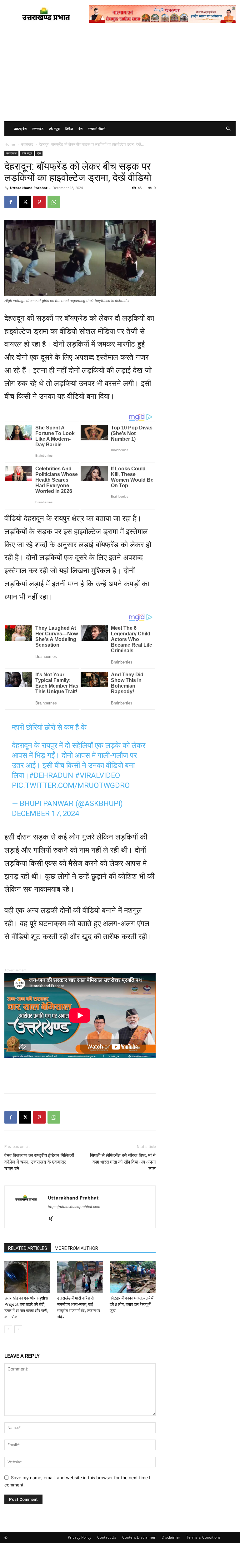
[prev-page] (8, 1329)
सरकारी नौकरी (96, 128)
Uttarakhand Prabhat (29, 187)
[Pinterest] (39, 202)
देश (80, 128)
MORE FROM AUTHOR (76, 1248)
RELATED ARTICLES (27, 1248)
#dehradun (51, 775)
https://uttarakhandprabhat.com (74, 1207)
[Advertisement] (120, 74)
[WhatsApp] (54, 202)
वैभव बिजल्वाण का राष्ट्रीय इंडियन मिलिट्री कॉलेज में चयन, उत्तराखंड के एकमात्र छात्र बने (39, 1162)
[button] (228, 129)
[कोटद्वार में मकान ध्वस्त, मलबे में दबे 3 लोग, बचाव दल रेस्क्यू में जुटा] (133, 1277)
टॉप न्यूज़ (54, 128)
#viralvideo (97, 775)
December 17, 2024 (45, 813)
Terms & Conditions (203, 1537)
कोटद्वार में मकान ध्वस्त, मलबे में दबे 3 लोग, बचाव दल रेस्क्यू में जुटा (131, 1304)
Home (9, 144)
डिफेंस (69, 128)
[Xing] (53, 1219)
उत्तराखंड (37, 128)
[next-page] (18, 1329)
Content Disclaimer (139, 1537)
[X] (25, 202)
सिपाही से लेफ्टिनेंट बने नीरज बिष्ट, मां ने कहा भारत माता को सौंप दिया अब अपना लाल (123, 1162)
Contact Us (106, 1537)
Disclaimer (171, 1537)
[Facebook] (10, 202)
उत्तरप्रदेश (20, 128)
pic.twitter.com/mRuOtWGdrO (71, 785)
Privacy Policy (79, 1537)
